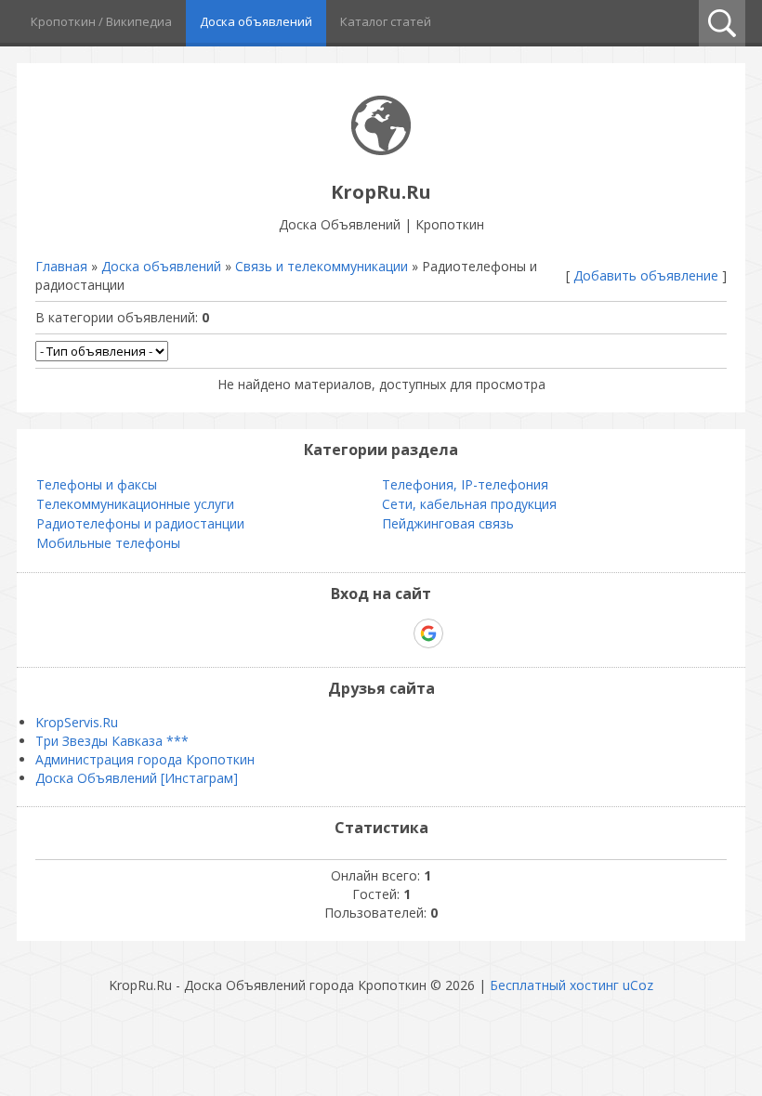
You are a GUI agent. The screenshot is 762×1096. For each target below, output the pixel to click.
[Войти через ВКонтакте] (333, 633)
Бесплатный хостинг (554, 985)
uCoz (638, 985)
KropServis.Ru (76, 722)
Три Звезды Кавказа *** (112, 741)
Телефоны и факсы (96, 484)
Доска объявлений (161, 266)
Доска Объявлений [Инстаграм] (136, 778)
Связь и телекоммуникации (321, 266)
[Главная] (381, 150)
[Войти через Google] (428, 633)
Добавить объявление (645, 275)
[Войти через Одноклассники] (461, 633)
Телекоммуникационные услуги (135, 504)
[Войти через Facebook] (364, 633)
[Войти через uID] (301, 633)
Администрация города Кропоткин (145, 759)
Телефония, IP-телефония (465, 484)
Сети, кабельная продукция (469, 504)
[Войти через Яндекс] (396, 633)
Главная (61, 266)
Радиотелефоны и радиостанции (140, 523)
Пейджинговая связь (448, 523)
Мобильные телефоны (108, 543)
